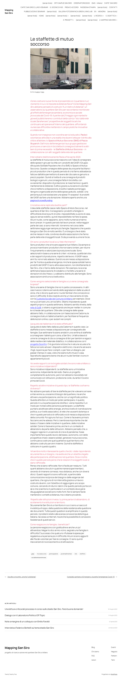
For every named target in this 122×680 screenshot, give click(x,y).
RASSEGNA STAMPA (88, 7)
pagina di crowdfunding (41, 200)
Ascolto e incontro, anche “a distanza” (22, 577)
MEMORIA (102, 11)
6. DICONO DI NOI (56, 7)
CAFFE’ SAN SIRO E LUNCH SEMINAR (34, 7)
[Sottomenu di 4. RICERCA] (103, 15)
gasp (32, 554)
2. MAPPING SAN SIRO (107, 20)
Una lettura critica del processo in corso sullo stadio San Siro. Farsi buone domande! (44, 609)
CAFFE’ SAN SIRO (110, 3)
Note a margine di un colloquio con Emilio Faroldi (27, 621)
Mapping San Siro (9, 11)
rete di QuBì (35, 307)
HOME (41, 16)
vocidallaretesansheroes (38, 557)
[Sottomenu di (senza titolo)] (68, 15)
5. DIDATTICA (111, 16)
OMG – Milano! (97, 3)
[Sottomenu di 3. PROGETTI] (73, 19)
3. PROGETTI (68, 20)
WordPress (114, 674)
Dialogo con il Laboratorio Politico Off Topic (25, 615)
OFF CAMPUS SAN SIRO (63, 3)
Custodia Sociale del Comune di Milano (54, 298)
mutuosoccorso (41, 554)
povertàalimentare (66, 554)
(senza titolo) (47, 3)
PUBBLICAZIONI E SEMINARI (34, 11)
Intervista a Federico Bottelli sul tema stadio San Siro (29, 628)
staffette (82, 554)
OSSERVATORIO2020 (82, 3)
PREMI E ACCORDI (72, 7)
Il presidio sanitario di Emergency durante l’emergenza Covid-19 (90, 577)
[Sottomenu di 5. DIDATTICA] (116, 15)
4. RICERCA (98, 16)
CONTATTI (113, 7)
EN (95, 11)
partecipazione (53, 554)
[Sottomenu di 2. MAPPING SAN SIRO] (116, 19)
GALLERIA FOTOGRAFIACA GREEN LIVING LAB (75, 11)
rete (76, 554)
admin (38, 92)
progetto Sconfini (38, 344)
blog (42, 92)
